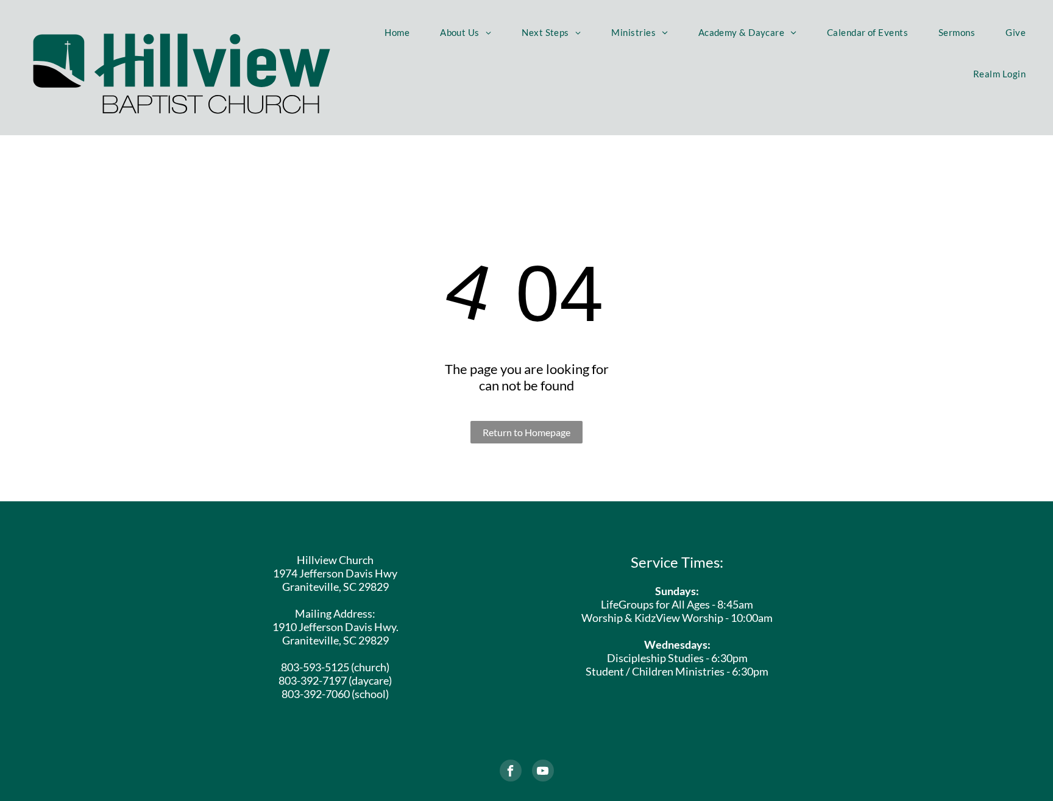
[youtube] (543, 772)
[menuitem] (397, 32)
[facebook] (511, 772)
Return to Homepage (526, 432)
